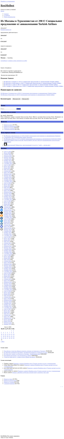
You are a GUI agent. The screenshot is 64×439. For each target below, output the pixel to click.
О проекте (7, 15)
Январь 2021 (7, 247)
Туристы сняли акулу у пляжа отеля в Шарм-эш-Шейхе (19, 357)
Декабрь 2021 (8, 231)
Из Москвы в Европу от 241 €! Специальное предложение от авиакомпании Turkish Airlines (31, 81)
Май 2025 (7, 169)
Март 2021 (7, 244)
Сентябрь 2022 (8, 217)
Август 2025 (7, 165)
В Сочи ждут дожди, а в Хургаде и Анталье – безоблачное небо (22, 354)
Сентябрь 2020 (8, 253)
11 (3, 334)
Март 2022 (7, 226)
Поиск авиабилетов (9, 17)
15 (11, 334)
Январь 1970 (7, 324)
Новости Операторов (10, 126)
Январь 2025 (7, 175)
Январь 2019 (7, 283)
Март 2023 (7, 208)
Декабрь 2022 (8, 213)
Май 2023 (7, 205)
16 (13, 334)
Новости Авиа (8, 125)
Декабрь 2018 (8, 285)
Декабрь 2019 (8, 267)
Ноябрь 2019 (7, 268)
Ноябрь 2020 (7, 250)
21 (9, 336)
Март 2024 (7, 190)
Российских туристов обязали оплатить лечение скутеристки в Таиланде (25, 351)
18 (3, 336)
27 (7, 338)
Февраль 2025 (8, 174)
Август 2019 (7, 273)
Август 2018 (7, 291)
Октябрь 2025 (8, 162)
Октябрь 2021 (8, 234)
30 (13, 338)
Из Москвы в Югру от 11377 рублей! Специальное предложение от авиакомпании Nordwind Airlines (32, 139)
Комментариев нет (6, 29)
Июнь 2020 (7, 258)
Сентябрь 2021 (8, 235)
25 (3, 338)
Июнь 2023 (7, 204)
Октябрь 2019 (8, 270)
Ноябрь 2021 (7, 232)
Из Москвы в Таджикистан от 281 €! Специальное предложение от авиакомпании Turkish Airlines (28, 93)
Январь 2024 (7, 193)
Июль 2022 (7, 220)
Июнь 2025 (7, 168)
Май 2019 (7, 277)
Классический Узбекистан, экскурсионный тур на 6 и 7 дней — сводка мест (28, 145)
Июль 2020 (7, 256)
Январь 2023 (7, 211)
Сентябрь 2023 (8, 199)
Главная (6, 14)
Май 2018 (7, 295)
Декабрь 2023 (8, 195)
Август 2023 (7, 201)
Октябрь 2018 (8, 288)
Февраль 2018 (8, 300)
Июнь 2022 (7, 222)
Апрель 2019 (7, 279)
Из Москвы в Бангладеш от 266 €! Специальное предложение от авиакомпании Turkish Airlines (32, 83)
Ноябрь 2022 (7, 214)
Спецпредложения (9, 129)
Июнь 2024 (7, 186)
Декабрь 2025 (8, 159)
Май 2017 (7, 313)
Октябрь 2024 (8, 180)
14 (9, 334)
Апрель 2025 (7, 171)
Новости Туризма (9, 128)
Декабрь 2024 (8, 177)
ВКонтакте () (16, 99)
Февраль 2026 (8, 156)
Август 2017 (7, 309)
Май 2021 (7, 241)
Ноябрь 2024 (7, 178)
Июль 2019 (7, 274)
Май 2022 (7, 223)
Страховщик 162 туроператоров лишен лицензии (18, 137)
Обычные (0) (25, 99)
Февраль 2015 (8, 322)
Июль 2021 (7, 238)
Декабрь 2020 (8, 249)
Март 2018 (7, 298)
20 (7, 336)
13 (7, 334)
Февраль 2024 (8, 192)
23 (13, 336)
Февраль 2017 (8, 318)
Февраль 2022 (8, 228)
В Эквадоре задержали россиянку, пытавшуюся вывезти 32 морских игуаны (25, 352)
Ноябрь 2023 (7, 196)
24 (1, 338)
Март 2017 (7, 316)
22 (11, 336)
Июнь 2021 (7, 240)
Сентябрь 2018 (8, 289)
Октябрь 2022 (8, 216)
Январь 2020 (7, 265)
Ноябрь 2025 (7, 160)
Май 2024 (7, 187)
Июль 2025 (7, 166)
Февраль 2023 (8, 210)
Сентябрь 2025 (8, 163)
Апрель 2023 (7, 207)
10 (1, 334)
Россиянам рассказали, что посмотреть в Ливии (17, 355)
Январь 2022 (7, 229)
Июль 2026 (7, 153)
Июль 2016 (7, 319)
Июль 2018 (7, 292)
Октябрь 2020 (8, 252)
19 (5, 336)
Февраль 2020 (8, 264)
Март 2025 (7, 172)
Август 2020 (7, 255)
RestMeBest (7, 5)
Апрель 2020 (7, 261)
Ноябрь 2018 (7, 286)
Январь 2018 (7, 301)
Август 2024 (7, 183)
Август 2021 (7, 237)
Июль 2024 (7, 184)
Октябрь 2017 (8, 306)
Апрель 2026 (7, 154)
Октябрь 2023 (8, 198)
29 (11, 338)
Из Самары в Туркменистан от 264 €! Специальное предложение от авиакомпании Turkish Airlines (33, 86)
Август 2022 (7, 219)
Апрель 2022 (7, 225)
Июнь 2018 (7, 294)
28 (9, 338)
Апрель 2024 (7, 189)
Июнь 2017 (7, 312)
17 (1, 336)
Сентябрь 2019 (8, 271)
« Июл (2, 341)
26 (5, 338)
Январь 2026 (7, 157)
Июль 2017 (7, 310)
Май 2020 (7, 259)
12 (5, 334)
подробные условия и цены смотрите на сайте (14, 60)
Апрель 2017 (7, 315)
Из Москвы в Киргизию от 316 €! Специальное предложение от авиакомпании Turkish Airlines (27, 95)
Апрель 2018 (7, 297)
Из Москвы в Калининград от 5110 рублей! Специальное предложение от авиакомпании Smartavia (32, 136)
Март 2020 (7, 262)
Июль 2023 (7, 202)
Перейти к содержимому (8, 1)
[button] (62, 386)
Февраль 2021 (8, 246)
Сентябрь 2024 (8, 181)
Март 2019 (7, 280)
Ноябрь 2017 (7, 304)
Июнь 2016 (7, 321)
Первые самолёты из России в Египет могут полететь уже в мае (30, 372)
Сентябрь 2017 (8, 307)
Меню (2, 11)
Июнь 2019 (7, 276)
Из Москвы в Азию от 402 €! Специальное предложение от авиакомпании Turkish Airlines (31, 84)
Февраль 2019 (8, 282)
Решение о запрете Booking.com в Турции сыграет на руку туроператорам (35, 363)
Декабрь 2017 (8, 303)
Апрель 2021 (7, 243)
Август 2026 (7, 151)
